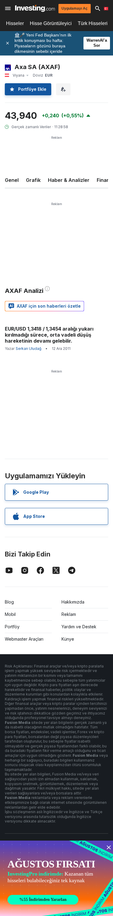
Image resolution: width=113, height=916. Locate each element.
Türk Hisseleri (93, 23)
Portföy (12, 626)
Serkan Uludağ (28, 348)
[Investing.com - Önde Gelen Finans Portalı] (35, 8)
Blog (9, 601)
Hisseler (15, 23)
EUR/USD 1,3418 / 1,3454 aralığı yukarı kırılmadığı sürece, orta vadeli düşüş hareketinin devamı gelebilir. (49, 335)
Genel (12, 180)
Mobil (10, 614)
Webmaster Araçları (24, 639)
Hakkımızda (72, 601)
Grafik (33, 180)
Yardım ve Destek (78, 626)
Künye (67, 639)
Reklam (68, 614)
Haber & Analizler (68, 180)
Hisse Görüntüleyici (51, 23)
